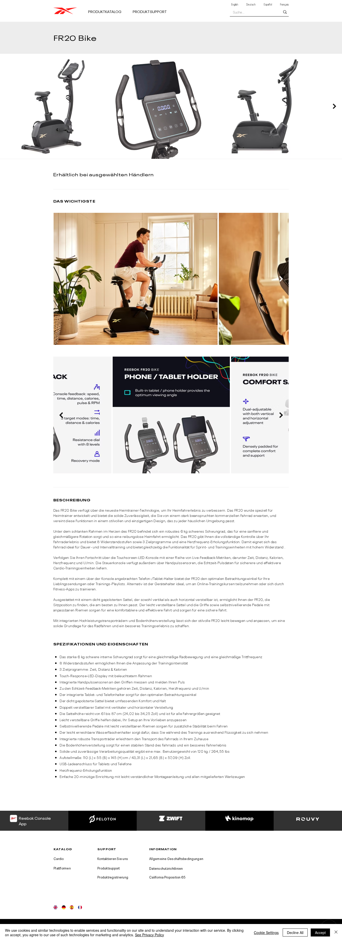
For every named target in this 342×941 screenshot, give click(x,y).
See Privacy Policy (149, 934)
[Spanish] (72, 907)
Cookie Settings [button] (266, 932)
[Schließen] (336, 932)
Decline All (295, 932)
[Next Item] (334, 106)
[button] (108, 9)
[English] (56, 907)
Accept (320, 932)
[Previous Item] (61, 415)
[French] (80, 907)
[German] (64, 907)
